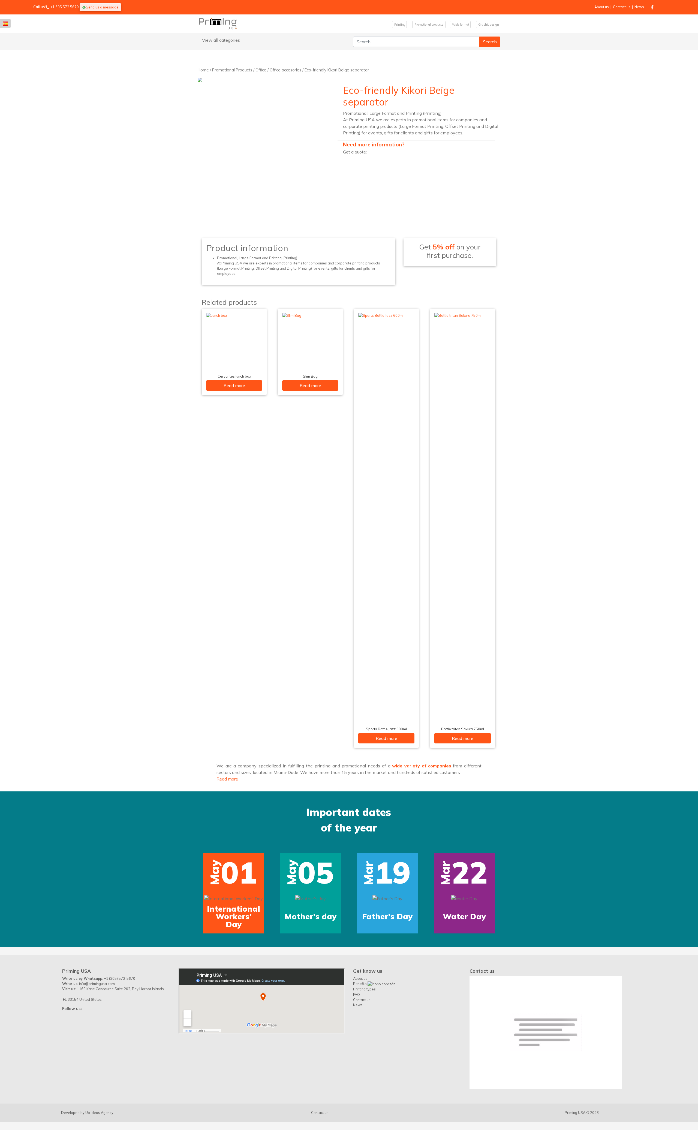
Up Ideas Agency (99, 1112)
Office (260, 70)
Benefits (360, 983)
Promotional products (429, 24)
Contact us (621, 7)
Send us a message (102, 7)
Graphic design (488, 24)
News (639, 7)
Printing (399, 24)
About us (601, 7)
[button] (43, 862)
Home (203, 70)
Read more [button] (227, 779)
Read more (234, 385)
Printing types (364, 989)
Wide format (460, 24)
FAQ (356, 994)
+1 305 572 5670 (64, 7)
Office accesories (285, 70)
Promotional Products (232, 70)
